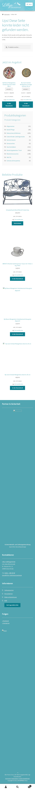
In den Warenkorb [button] (9, 104)
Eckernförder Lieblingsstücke (16, 137)
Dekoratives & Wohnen (14, 133)
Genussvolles (11, 143)
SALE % (9, 157)
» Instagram (6, 623)
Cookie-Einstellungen (24, 778)
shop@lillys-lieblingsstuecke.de (12, 575)
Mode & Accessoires (12, 154)
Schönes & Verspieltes (13, 161)
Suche (17, 787)
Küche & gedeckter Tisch (14, 150)
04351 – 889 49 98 (10, 573)
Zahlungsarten (9, 590)
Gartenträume (11, 140)
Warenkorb (27, 785)
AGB (5, 600)
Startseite (7, 14)
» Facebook (5, 621)
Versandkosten (10, 99)
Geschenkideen (11, 147)
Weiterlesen (17, 223)
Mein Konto (6, 787)
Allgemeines (10, 126)
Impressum (8, 778)
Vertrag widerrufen (12, 605)
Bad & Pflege (11, 130)
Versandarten (8, 594)
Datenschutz (15, 778)
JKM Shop (22, 780)
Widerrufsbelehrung (10, 597)
